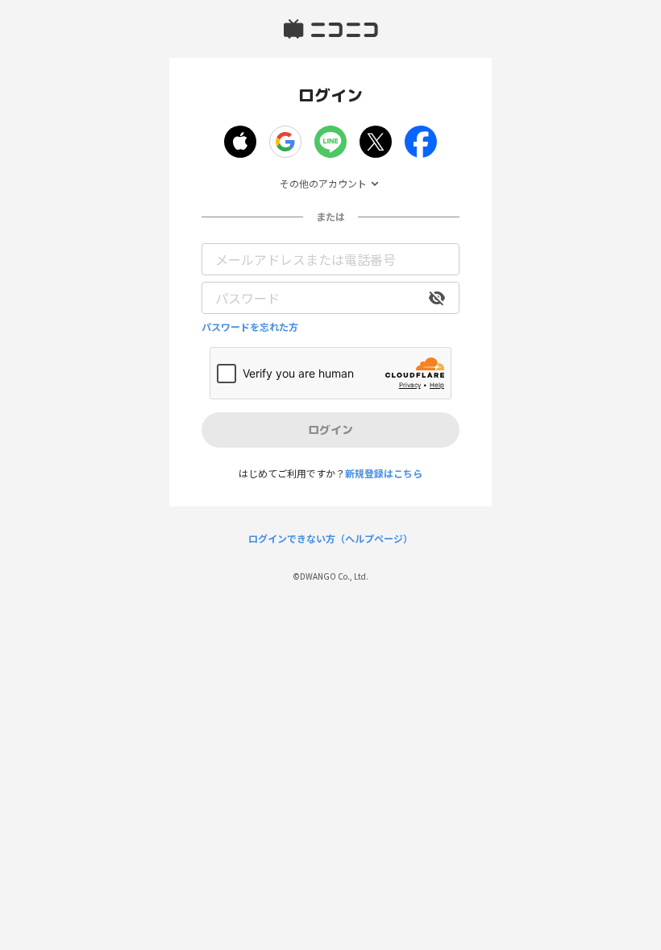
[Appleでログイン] (240, 142)
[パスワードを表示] (437, 298)
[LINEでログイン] (330, 142)
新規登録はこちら (383, 473)
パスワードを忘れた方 (250, 326)
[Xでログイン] (376, 142)
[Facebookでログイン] (421, 142)
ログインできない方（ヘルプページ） (330, 538)
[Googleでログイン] (285, 142)
